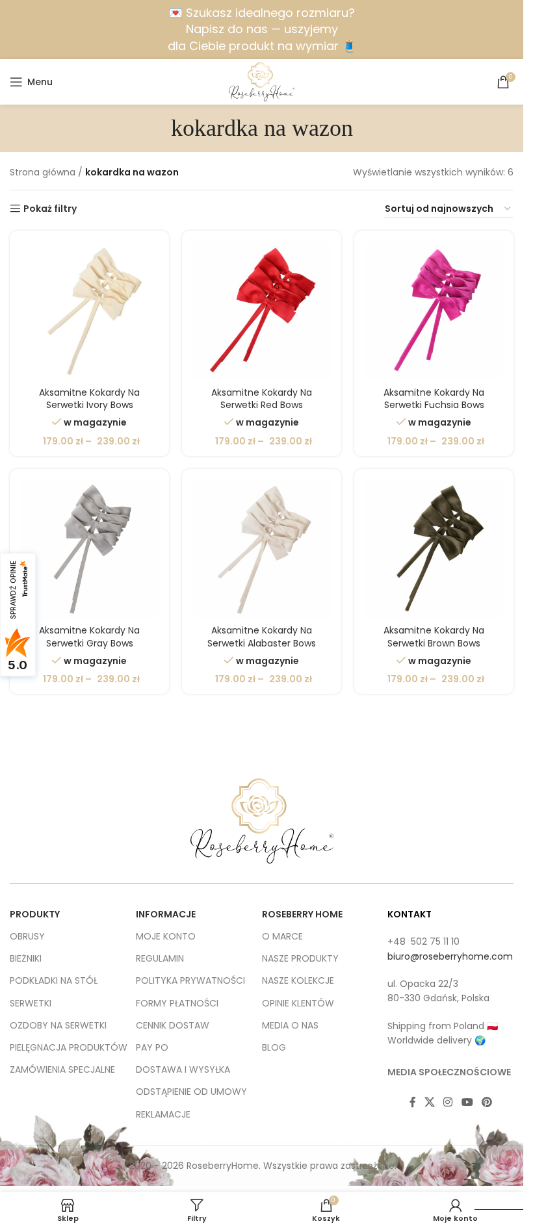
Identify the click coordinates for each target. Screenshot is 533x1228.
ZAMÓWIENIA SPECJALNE (62, 1069)
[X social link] (430, 1102)
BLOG (274, 1047)
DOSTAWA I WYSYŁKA (183, 1069)
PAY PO (152, 1047)
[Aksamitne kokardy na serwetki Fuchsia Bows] (434, 310)
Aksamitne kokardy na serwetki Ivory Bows (89, 399)
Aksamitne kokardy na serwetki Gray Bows (89, 637)
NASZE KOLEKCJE (298, 980)
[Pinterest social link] (486, 1102)
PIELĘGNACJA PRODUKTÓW (68, 1047)
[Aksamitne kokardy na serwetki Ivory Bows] (89, 310)
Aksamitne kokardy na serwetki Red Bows (261, 399)
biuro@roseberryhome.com (450, 956)
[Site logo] (261, 81)
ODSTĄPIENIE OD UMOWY (191, 1091)
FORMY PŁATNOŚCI (177, 1003)
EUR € (493, 1197)
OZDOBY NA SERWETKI (58, 1025)
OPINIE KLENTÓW (298, 1003)
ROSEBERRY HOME (302, 914)
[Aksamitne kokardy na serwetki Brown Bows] (434, 549)
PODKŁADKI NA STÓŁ (54, 980)
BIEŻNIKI (26, 958)
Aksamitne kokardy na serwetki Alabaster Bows (261, 637)
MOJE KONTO (166, 936)
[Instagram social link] (448, 1102)
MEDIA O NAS (290, 1025)
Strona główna (42, 172)
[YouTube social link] (467, 1102)
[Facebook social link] (413, 1102)
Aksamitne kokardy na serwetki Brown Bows (434, 637)
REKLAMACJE (163, 1114)
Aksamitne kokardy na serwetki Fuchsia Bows (434, 399)
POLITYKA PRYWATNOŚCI (190, 980)
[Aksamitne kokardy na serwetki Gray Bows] (89, 549)
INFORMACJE (166, 914)
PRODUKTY (35, 914)
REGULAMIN (160, 958)
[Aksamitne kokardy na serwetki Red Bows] (262, 310)
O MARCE (282, 936)
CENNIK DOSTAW (172, 1025)
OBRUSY (27, 936)
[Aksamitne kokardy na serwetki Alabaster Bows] (262, 549)
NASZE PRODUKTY (300, 958)
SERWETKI (30, 1003)
